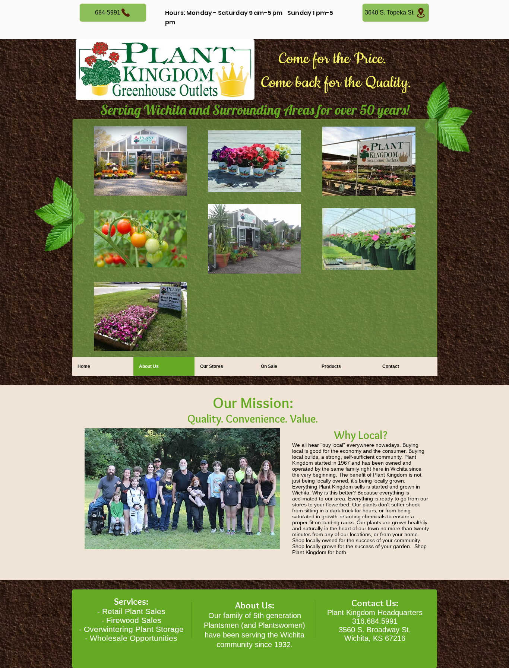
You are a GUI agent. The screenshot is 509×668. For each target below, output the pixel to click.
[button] (182, 488)
